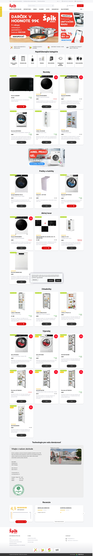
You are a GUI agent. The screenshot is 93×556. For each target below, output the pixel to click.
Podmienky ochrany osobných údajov (29, 1)
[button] (83, 513)
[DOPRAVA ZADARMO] (21, 84)
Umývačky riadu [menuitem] (23, 63)
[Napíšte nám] (57, 550)
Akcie (10, 1)
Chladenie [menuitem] (42, 63)
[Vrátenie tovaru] (49, 550)
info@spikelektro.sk (15, 472)
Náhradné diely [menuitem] (70, 63)
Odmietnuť (51, 280)
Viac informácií (40, 277)
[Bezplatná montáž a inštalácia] (35, 550)
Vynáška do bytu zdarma (32, 538)
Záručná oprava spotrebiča (17, 1)
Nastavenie (35, 279)
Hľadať (53, 5)
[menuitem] (15, 9)
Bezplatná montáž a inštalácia (33, 540)
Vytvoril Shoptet (72, 554)
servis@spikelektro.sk (16, 474)
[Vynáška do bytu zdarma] (42, 550)
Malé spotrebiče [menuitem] (51, 63)
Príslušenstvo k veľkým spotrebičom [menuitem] (60, 64)
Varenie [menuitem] (32, 63)
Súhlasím (58, 280)
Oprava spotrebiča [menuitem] (79, 63)
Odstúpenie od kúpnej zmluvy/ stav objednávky (17, 545)
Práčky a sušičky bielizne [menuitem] (14, 64)
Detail (46, 106)
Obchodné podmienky (41, 1)
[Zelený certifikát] (18, 489)
